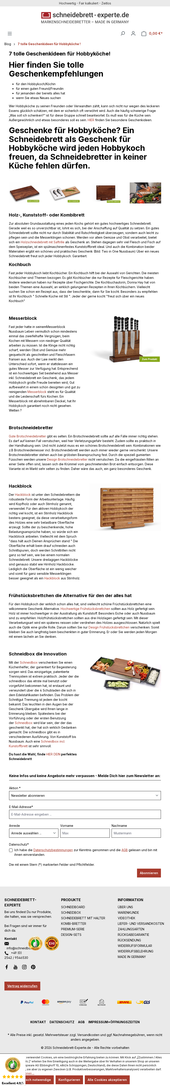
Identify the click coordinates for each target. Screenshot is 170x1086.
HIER (91, 120)
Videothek (126, 918)
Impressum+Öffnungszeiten (114, 1022)
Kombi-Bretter (73, 923)
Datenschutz (62, 1022)
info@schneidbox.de (22, 948)
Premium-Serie (73, 929)
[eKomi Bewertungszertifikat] (35, 943)
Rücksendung (129, 940)
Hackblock (23, 494)
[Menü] (9, 33)
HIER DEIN (53, 754)
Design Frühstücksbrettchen (109, 627)
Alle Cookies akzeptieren (107, 1080)
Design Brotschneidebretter (67, 459)
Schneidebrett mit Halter (83, 918)
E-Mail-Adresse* (21, 807)
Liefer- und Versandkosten (141, 923)
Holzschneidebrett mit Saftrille (42, 242)
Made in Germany (132, 957)
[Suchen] (122, 33)
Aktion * (15, 788)
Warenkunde (128, 912)
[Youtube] (15, 967)
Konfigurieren (69, 1080)
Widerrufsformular (135, 946)
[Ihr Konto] (133, 33)
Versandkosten (88, 1035)
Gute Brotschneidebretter (27, 436)
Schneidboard (73, 907)
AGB (125, 850)
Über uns (125, 907)
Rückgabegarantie (133, 935)
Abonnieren (149, 873)
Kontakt (38, 1022)
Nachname (119, 825)
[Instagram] (24, 967)
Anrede (14, 825)
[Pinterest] (33, 967)
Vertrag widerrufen (22, 986)
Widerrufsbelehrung (135, 951)
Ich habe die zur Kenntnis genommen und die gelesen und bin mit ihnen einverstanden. (85, 852)
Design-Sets (71, 935)
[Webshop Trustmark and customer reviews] (52, 943)
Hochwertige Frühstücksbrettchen (85, 609)
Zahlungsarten (131, 929)
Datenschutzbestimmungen (53, 850)
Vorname (66, 825)
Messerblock (36, 392)
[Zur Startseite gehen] (85, 18)
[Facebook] (6, 967)
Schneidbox (29, 662)
